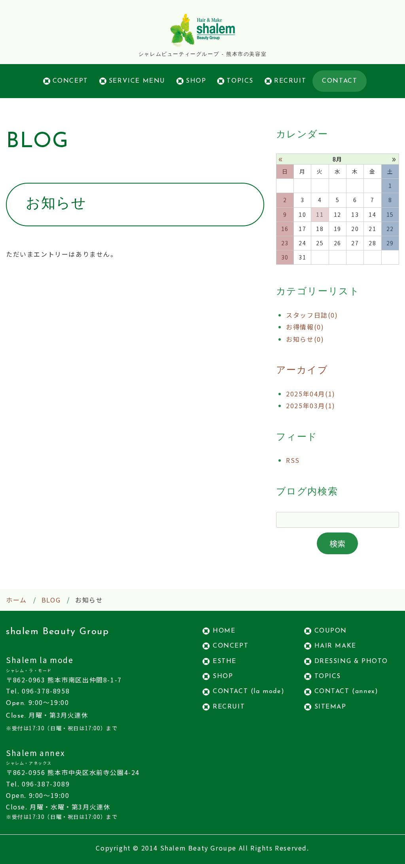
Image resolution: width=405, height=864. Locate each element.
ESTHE (225, 661)
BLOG (51, 599)
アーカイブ (302, 370)
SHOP (196, 81)
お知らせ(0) (305, 339)
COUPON (330, 631)
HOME (224, 631)
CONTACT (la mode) (248, 691)
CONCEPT (70, 81)
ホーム (16, 599)
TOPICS (240, 81)
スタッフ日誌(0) (312, 315)
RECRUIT (290, 81)
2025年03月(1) (310, 405)
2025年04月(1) (310, 393)
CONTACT (339, 81)
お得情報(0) (305, 327)
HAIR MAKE (335, 646)
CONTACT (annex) (346, 691)
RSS (293, 460)
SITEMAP (330, 707)
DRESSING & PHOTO (351, 661)
